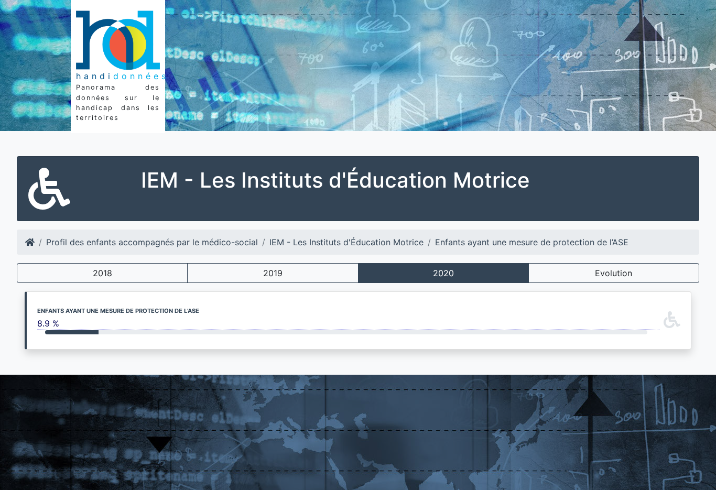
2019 (273, 273)
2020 (443, 273)
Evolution (613, 273)
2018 (102, 273)
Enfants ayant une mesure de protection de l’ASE (531, 242)
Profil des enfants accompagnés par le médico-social (152, 242)
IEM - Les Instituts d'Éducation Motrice (346, 242)
